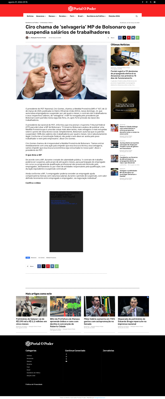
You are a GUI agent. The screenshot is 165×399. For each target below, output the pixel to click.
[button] (136, 16)
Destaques (113, 67)
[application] (66, 221)
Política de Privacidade (34, 384)
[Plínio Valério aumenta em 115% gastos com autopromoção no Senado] (99, 306)
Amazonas (122, 124)
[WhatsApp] (137, 38)
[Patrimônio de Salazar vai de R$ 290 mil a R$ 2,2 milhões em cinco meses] (31, 306)
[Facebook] (143, 2)
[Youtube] (155, 2)
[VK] (133, 38)
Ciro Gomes (41, 257)
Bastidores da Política (32, 22)
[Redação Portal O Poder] (27, 37)
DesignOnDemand (99, 397)
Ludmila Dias (123, 165)
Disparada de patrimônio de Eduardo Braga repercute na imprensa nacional (132, 321)
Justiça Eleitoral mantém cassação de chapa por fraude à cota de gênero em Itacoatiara (129, 145)
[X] (151, 2)
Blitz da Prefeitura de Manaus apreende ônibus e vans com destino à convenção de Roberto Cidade (65, 323)
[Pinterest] (129, 38)
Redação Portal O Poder (38, 37)
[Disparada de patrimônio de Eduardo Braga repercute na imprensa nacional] (133, 306)
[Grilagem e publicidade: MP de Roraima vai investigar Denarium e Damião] (114, 172)
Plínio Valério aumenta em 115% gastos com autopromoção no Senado (99, 321)
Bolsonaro (33, 257)
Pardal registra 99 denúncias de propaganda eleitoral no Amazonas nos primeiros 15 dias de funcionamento (124, 74)
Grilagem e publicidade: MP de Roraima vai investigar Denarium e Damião (128, 173)
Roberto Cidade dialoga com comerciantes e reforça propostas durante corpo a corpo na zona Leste (129, 130)
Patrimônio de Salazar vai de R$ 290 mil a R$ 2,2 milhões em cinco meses (31, 321)
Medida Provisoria (51, 257)
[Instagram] (147, 2)
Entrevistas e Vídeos (46, 22)
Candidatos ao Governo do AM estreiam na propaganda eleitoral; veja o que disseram (129, 160)
